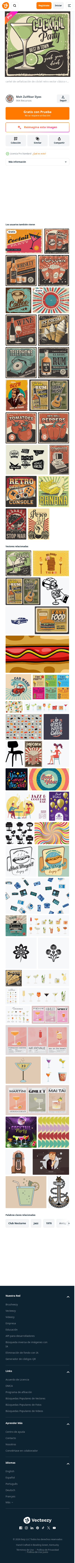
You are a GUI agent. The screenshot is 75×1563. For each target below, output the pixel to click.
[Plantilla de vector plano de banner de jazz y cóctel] (27, 1102)
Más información (17, 161)
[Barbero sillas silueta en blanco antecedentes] (41, 1130)
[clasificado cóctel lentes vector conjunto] (19, 1533)
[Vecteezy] (5, 5)
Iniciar (58, 5)
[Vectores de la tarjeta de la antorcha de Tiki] (24, 933)
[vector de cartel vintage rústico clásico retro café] (51, 300)
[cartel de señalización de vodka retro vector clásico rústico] (21, 362)
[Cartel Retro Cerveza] (49, 460)
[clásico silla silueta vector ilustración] (41, 1000)
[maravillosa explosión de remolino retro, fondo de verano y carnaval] (23, 1160)
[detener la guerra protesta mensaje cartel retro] (48, 654)
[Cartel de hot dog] (21, 1188)
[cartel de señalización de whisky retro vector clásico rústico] (47, 270)
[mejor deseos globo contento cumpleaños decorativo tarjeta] (16, 1133)
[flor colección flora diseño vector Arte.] (21, 1335)
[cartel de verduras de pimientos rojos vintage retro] (21, 558)
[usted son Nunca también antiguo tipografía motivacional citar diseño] (17, 1053)
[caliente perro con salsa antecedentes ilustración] (37, 873)
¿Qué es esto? (39, 153)
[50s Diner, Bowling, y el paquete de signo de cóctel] (27, 590)
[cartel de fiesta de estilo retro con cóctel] (24, 241)
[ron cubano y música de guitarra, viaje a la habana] (25, 493)
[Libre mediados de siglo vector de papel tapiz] (24, 973)
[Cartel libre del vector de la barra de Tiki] (24, 753)
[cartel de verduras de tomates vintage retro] (21, 525)
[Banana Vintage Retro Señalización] (21, 654)
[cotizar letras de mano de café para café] (18, 1000)
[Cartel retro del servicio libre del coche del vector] (16, 1285)
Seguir (63, 100)
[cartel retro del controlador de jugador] (42, 621)
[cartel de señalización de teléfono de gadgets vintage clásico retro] (21, 427)
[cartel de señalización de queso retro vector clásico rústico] (46, 1360)
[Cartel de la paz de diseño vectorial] (16, 686)
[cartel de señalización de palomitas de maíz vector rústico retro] (21, 303)
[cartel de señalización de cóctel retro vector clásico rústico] (18, 726)
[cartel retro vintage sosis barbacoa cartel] (21, 395)
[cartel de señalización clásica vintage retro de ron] (21, 460)
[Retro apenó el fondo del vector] (24, 333)
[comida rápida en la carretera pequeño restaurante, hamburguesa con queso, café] (23, 839)
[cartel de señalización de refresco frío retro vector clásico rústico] (18, 267)
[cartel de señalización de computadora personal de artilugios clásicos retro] (15, 621)
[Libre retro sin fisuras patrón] (51, 926)
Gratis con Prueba (37, 113)
